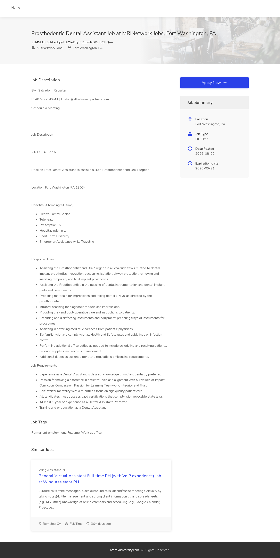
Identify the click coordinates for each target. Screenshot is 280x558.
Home (15, 7)
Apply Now (211, 82)
